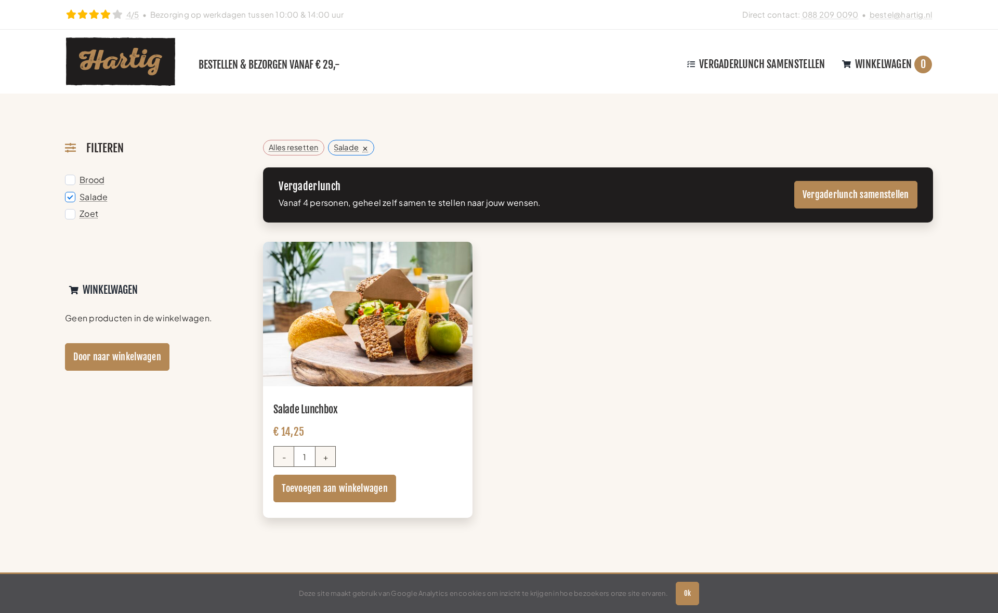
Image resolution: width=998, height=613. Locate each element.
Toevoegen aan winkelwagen (335, 488)
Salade (94, 197)
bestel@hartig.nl (901, 14)
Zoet (89, 213)
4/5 (132, 14)
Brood (92, 180)
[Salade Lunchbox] (367, 248)
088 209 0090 (830, 14)
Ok (687, 593)
